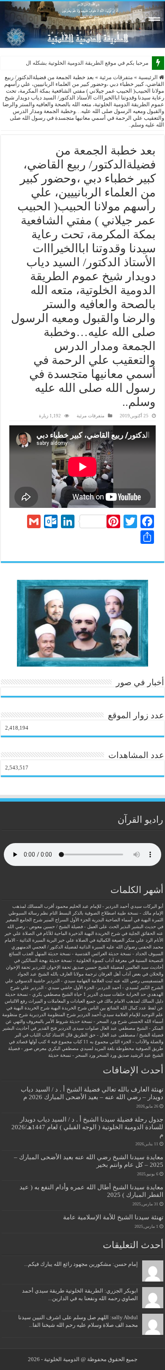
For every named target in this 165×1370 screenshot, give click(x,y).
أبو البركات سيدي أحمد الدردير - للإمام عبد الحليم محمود (109, 906)
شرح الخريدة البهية (69, 1008)
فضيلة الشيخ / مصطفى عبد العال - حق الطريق (118, 1035)
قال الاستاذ (62, 1035)
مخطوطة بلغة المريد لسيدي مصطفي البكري (91, 1048)
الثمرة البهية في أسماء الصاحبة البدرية (127, 920)
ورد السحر (106, 1055)
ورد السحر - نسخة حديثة (71, 1055)
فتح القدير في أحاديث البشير (30, 1028)
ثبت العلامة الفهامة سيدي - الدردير (80, 981)
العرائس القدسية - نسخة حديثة (77, 953)
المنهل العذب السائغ (28, 953)
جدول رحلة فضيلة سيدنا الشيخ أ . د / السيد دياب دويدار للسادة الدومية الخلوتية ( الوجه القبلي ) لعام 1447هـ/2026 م (87, 1127)
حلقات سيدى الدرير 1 (104, 994)
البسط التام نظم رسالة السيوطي (39, 913)
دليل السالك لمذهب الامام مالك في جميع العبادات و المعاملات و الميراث (95, 1001)
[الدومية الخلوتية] (82, 24)
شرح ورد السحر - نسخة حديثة (98, 1021)
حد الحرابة (136, 994)
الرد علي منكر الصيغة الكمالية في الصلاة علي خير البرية (100, 940)
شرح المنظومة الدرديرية (52, 1014)
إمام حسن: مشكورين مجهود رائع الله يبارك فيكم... (81, 1264)
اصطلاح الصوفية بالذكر (94, 913)
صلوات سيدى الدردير (78, 1028)
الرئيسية (148, 77)
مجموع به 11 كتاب (90, 1041)
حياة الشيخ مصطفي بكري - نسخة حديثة (43, 994)
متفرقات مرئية (116, 77)
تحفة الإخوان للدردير (51, 967)
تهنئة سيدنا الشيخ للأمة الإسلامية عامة (113, 1217)
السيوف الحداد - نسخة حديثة (135, 953)
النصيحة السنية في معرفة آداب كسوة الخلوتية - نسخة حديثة (106, 960)
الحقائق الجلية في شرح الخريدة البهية (119, 933)
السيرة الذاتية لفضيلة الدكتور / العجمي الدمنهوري (58, 947)
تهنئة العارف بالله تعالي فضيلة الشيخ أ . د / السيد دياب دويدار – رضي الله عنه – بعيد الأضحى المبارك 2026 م (92, 1093)
